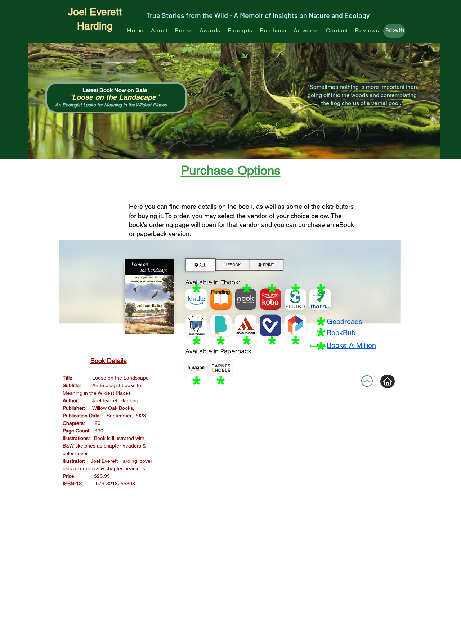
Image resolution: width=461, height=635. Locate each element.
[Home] (387, 381)
